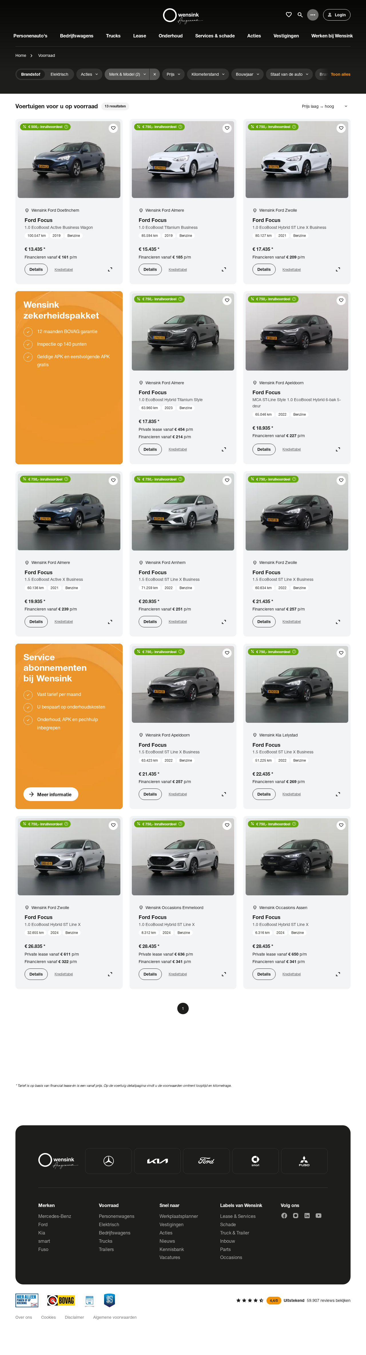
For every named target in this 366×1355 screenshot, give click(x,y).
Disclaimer (74, 1317)
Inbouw (227, 1241)
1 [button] (183, 1008)
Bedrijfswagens (114, 1232)
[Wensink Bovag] (61, 1300)
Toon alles (341, 74)
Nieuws (167, 1241)
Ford (42, 1224)
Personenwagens (116, 1216)
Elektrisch (109, 1224)
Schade (228, 1224)
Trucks (105, 1241)
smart (44, 1241)
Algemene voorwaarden (115, 1317)
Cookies (48, 1317)
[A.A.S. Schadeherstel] (109, 1300)
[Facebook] (284, 1215)
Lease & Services (238, 1216)
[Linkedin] (307, 1215)
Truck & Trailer (234, 1232)
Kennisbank (172, 1249)
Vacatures (170, 1257)
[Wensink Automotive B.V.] (183, 15)
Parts (225, 1249)
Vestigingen (172, 1224)
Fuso (43, 1249)
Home (20, 55)
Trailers (106, 1249)
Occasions (231, 1257)
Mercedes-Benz (54, 1216)
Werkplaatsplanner (179, 1216)
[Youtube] (318, 1215)
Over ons (23, 1317)
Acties (166, 1232)
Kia (41, 1232)
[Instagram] (295, 1215)
